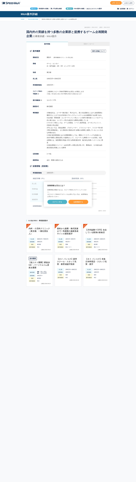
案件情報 (47, 44)
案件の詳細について (98, 51)
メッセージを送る (59, 478)
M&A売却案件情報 (33, 19)
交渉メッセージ (89, 44)
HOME (22, 19)
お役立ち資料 (128, 3)
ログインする (57, 202)
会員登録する (78, 202)
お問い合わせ (116, 3)
